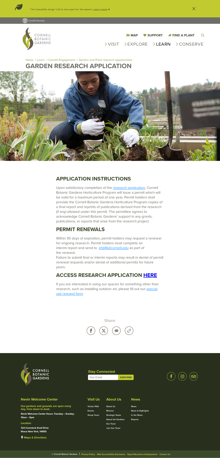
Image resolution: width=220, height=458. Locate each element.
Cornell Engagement (61, 60)
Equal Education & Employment (142, 454)
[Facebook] (91, 330)
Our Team (111, 423)
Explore (137, 44)
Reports (135, 419)
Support (155, 35)
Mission (110, 410)
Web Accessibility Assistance (111, 454)
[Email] (116, 330)
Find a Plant (183, 35)
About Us (110, 406)
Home (29, 60)
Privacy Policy (88, 454)
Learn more (100, 9)
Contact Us (165, 454)
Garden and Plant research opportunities (105, 60)
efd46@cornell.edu (114, 247)
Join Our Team (113, 428)
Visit (113, 44)
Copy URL (129, 330)
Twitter (103, 330)
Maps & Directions (35, 437)
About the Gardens (115, 419)
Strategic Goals (113, 415)
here (150, 275)
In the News (137, 415)
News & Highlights (140, 410)
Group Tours (93, 415)
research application (129, 187)
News (133, 406)
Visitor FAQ (93, 406)
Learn (163, 44)
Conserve (191, 44)
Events (91, 410)
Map (134, 35)
